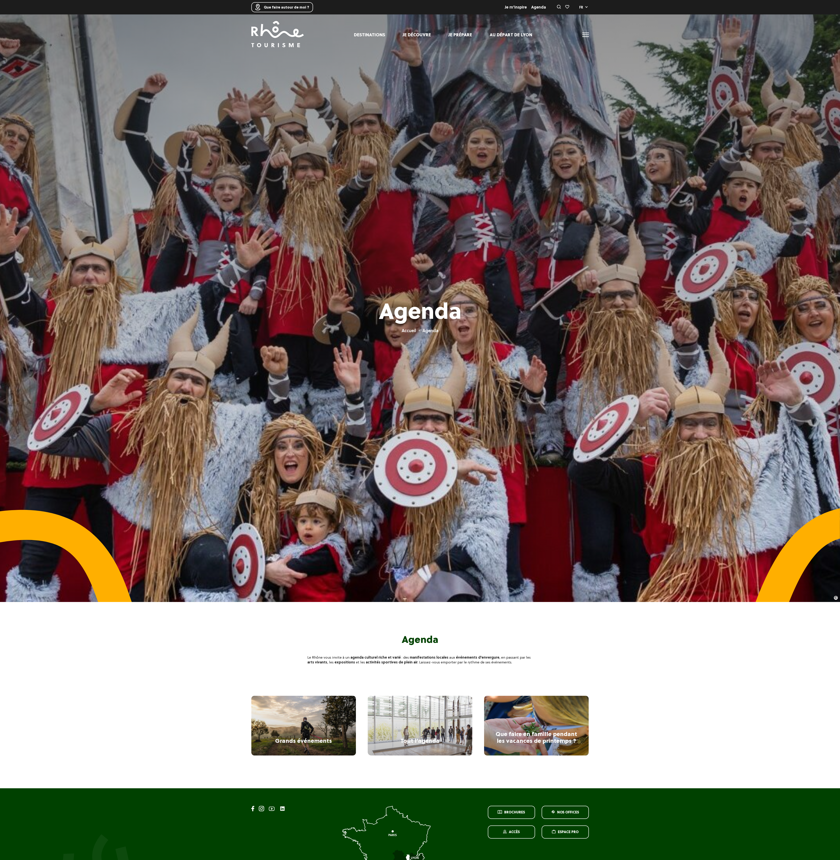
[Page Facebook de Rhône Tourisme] (252, 809)
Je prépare (460, 35)
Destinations (369, 35)
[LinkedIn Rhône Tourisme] (282, 809)
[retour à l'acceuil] (277, 35)
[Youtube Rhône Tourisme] (272, 809)
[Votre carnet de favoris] (567, 7)
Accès (514, 831)
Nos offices (568, 812)
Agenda (538, 7)
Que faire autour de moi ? (286, 7)
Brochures (514, 812)
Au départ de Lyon (511, 35)
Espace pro (568, 831)
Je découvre (417, 35)
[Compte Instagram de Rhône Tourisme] (261, 809)
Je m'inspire (516, 7)
